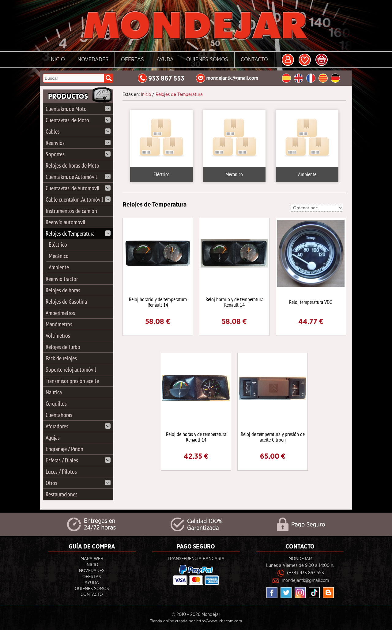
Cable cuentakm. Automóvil (74, 199)
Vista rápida (158, 252)
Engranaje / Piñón (64, 449)
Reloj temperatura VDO (311, 302)
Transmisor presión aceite (72, 381)
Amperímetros (60, 313)
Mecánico (59, 256)
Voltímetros (58, 335)
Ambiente (59, 267)
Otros (51, 483)
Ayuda (165, 60)
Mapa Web (92, 558)
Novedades (92, 60)
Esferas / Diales (62, 460)
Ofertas (132, 60)
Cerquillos (56, 403)
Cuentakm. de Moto (66, 108)
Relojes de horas (63, 290)
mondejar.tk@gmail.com (305, 580)
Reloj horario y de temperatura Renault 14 (158, 302)
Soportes (55, 154)
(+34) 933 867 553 (305, 573)
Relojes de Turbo (63, 347)
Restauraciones (61, 494)
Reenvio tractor (62, 279)
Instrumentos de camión (71, 210)
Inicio (57, 60)
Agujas (53, 437)
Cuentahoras (59, 415)
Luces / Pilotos (61, 471)
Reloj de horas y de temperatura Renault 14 (196, 437)
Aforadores (57, 426)
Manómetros (59, 324)
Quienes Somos (207, 60)
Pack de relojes (61, 358)
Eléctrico (58, 244)
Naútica (54, 392)
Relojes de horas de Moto (72, 165)
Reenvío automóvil (65, 222)
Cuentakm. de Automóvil (71, 176)
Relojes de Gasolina (66, 301)
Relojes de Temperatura (70, 233)
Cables (53, 131)
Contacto (254, 60)
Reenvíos (55, 142)
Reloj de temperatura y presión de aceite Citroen (273, 437)
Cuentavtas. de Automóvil (73, 188)
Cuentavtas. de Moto (67, 120)
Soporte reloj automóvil (71, 369)
